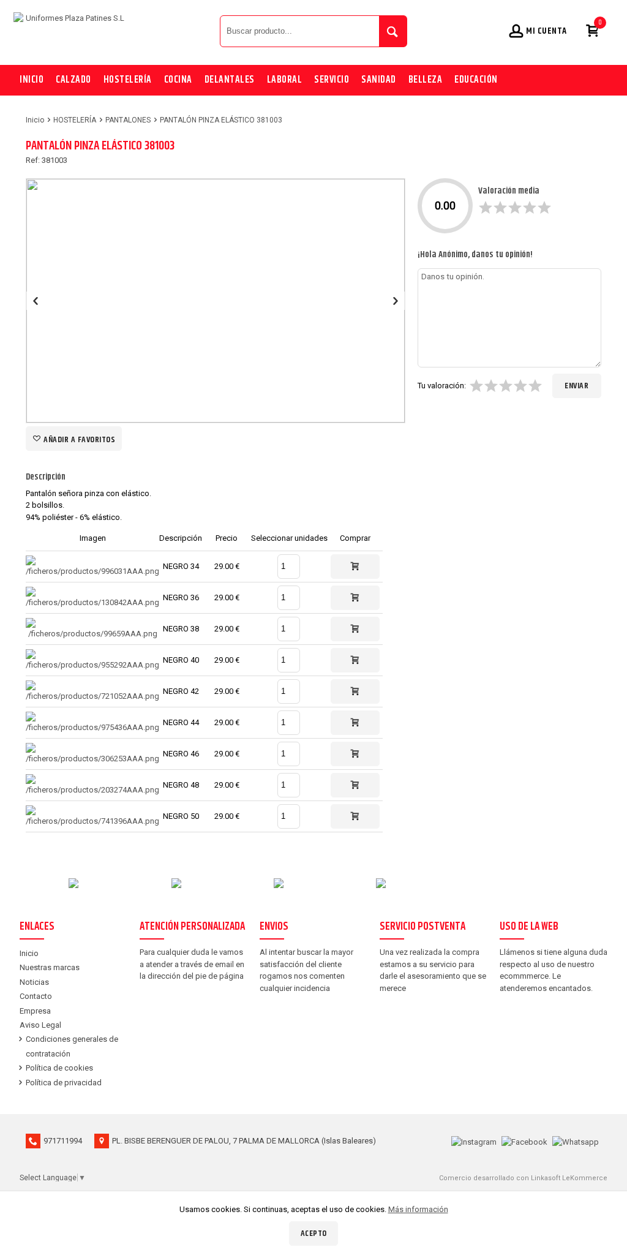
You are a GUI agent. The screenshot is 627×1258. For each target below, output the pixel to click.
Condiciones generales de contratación (72, 1046)
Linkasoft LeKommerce (569, 1178)
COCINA (178, 80)
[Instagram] (474, 1140)
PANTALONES (128, 120)
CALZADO (73, 80)
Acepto (314, 1233)
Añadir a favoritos (79, 439)
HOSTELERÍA (127, 80)
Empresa (35, 1010)
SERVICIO (331, 80)
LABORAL (284, 80)
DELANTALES (230, 80)
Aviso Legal (40, 1025)
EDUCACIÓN (476, 80)
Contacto (36, 996)
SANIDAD (378, 80)
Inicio (31, 80)
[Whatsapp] (575, 1140)
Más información (418, 1209)
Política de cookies (59, 1067)
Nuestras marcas (50, 967)
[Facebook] (524, 1140)
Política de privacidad (64, 1082)
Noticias (34, 982)
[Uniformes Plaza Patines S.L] (113, 30)
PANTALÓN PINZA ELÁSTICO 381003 (221, 120)
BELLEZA (425, 80)
